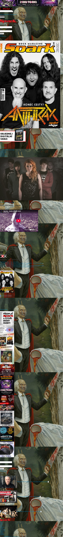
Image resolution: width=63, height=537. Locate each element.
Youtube (11, 14)
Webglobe (2, 534)
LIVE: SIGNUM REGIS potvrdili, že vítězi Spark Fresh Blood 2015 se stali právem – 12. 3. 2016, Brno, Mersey (21, 263)
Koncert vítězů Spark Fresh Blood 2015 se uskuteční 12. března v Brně (14, 264)
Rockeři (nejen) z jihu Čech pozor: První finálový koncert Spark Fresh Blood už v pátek (17, 266)
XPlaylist (2, 533)
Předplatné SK (3, 152)
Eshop (8, 14)
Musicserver (2, 530)
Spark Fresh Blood (7, 202)
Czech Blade (2, 529)
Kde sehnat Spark (3, 156)
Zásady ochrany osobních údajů (8, 149)
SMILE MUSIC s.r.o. (8, 536)
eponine (13, 202)
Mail (14, 14)
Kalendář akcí (3, 147)
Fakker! (1, 528)
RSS (16, 14)
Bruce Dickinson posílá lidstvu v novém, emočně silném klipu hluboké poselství (32, 481)
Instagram (5, 14)
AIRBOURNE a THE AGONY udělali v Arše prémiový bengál (28, 511)
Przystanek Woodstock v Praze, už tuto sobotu (9, 262)
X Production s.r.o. (16, 536)
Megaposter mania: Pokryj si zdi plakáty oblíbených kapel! (28, 496)
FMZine (1, 532)
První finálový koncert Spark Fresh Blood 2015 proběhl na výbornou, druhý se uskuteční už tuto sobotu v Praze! (22, 265)
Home (1, 142)
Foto (1, 144)
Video (1, 146)
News (1, 143)
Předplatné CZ (3, 151)
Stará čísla (2, 153)
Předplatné (2, 527)
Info (1, 148)
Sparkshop (2, 154)
